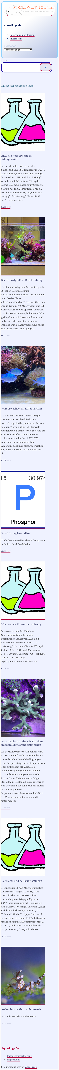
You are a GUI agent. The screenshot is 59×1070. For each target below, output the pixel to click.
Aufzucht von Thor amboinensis (21, 1009)
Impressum (16, 38)
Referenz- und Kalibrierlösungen (21, 880)
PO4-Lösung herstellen (15, 533)
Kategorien (10, 45)
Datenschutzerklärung (22, 34)
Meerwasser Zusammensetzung (21, 624)
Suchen (4, 60)
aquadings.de (12, 25)
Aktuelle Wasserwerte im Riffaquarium (16, 157)
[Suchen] (45, 67)
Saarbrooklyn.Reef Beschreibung (21, 280)
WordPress (31, 1066)
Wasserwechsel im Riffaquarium (21, 408)
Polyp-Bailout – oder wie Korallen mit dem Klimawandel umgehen (22, 743)
